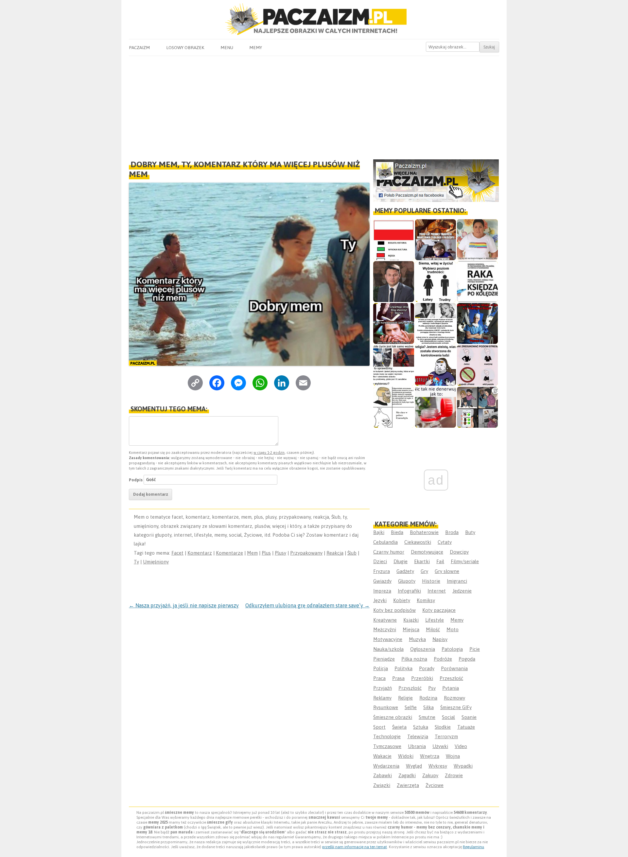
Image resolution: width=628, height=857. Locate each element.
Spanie (469, 717)
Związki (381, 785)
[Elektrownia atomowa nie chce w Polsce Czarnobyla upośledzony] (393, 407)
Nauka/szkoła (388, 649)
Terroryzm (446, 736)
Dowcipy (459, 552)
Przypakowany (306, 553)
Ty (136, 561)
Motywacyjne (387, 639)
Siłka (428, 707)
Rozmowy (454, 698)
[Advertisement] (314, 105)
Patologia (452, 649)
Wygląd (414, 766)
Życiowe (435, 785)
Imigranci (457, 581)
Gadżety (405, 571)
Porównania (454, 668)
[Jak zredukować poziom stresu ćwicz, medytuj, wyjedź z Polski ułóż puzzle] (477, 365)
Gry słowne (447, 571)
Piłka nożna (414, 659)
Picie (474, 649)
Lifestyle (434, 620)
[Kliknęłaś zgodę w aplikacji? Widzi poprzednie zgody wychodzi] (477, 407)
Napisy (439, 639)
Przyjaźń (382, 688)
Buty (470, 532)
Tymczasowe (387, 746)
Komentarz (199, 553)
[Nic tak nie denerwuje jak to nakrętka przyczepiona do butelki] (435, 407)
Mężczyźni (384, 629)
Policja (380, 668)
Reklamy (382, 698)
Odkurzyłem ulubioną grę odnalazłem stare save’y (307, 605)
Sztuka (420, 727)
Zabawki (382, 775)
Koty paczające (439, 610)
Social (448, 717)
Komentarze (229, 553)
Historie (431, 581)
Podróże (443, 659)
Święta (399, 727)
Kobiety (401, 600)
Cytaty (445, 542)
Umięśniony (156, 561)
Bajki (378, 532)
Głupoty (406, 581)
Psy (432, 688)
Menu (226, 47)
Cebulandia (385, 542)
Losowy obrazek (185, 47)
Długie (400, 561)
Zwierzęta (408, 785)
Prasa (398, 678)
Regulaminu (473, 847)
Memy (255, 47)
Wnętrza (429, 756)
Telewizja (417, 736)
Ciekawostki (417, 542)
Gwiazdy (382, 581)
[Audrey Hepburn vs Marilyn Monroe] (435, 323)
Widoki (405, 756)
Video (461, 746)
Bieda (397, 532)
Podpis (136, 479)
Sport (379, 727)
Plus (266, 553)
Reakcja (334, 553)
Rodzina (428, 698)
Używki (440, 746)
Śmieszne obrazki (392, 717)
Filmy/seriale (465, 561)
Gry (424, 571)
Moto (452, 629)
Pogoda (467, 659)
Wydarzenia (386, 766)
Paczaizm (139, 47)
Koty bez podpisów (394, 610)
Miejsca (411, 629)
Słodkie (443, 727)
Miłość (433, 629)
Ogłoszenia (422, 649)
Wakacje (382, 756)
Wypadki (463, 766)
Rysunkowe (385, 707)
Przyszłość (410, 688)
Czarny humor (388, 552)
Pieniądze (384, 659)
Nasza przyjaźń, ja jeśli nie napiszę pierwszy (184, 605)
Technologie (387, 736)
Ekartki (422, 561)
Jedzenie (462, 591)
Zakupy (430, 775)
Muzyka (417, 639)
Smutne (427, 717)
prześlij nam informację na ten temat (354, 847)
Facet (177, 553)
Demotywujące (427, 552)
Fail (440, 561)
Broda (452, 532)
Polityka (403, 668)
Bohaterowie (424, 532)
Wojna (453, 756)
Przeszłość (451, 678)
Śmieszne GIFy (456, 707)
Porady (426, 668)
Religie (405, 698)
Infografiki (409, 591)
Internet (436, 591)
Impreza (382, 591)
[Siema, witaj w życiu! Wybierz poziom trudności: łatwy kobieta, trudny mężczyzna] (435, 281)
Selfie (411, 707)
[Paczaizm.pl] (314, 19)
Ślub (352, 553)
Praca (379, 678)
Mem (252, 553)
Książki (411, 620)
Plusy (280, 553)
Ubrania (417, 746)
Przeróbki (422, 678)
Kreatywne (385, 620)
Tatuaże (466, 727)
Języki (380, 600)
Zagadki (407, 775)
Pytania (450, 688)
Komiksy (426, 600)
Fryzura (381, 571)
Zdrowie (454, 775)
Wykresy (437, 766)
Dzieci (380, 561)
